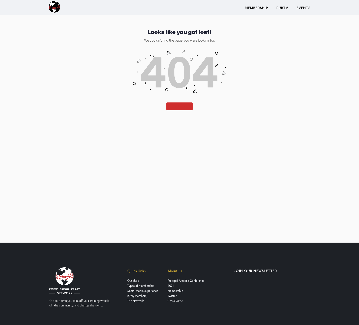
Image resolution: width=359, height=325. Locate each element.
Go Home (179, 106)
